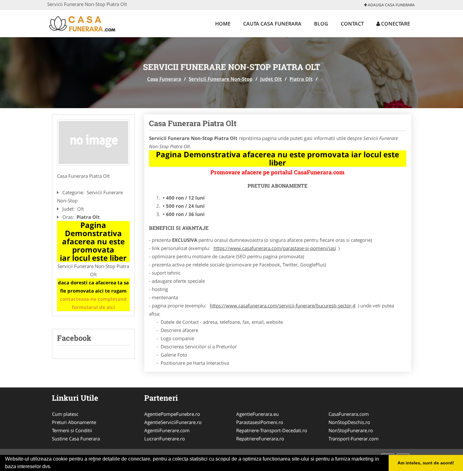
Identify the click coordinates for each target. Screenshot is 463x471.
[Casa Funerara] (88, 23)
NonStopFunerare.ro (351, 430)
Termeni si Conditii (72, 430)
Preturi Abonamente (74, 422)
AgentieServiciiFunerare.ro (173, 422)
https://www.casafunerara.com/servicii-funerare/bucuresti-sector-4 (283, 305)
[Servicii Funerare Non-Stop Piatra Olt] (93, 142)
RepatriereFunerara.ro (260, 438)
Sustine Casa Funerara (76, 438)
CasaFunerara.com (349, 414)
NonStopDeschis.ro (349, 422)
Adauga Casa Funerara (391, 5)
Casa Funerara (164, 79)
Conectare (395, 23)
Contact (352, 23)
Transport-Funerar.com (354, 438)
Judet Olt (271, 79)
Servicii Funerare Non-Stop (221, 79)
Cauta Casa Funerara (272, 23)
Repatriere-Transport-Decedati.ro (271, 430)
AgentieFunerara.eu (257, 414)
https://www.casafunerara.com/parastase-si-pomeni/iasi (275, 248)
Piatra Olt (301, 79)
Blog (321, 23)
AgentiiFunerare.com (167, 430)
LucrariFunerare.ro (164, 438)
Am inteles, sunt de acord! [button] (425, 462)
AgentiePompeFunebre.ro (172, 414)
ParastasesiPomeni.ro (259, 422)
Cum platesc (65, 414)
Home (223, 23)
